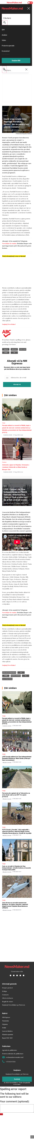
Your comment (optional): (14, 1101)
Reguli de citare (7, 1001)
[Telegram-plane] (23, 975)
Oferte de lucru (7, 998)
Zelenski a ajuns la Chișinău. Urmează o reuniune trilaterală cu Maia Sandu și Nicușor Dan (15, 467)
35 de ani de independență (9, 672)
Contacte (5, 995)
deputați (6, 349)
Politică (6, 115)
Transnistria (5, 1021)
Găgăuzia (5, 1024)
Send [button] (1, 1114)
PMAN (5, 675)
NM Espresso (6, 1017)
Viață (3, 423)
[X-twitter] (14, 975)
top (14, 352)
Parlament (14, 349)
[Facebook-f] (10, 975)
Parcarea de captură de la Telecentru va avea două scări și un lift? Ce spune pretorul (16, 794)
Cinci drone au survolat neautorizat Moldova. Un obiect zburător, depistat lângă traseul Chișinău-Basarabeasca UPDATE (15, 905)
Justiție (4, 1028)
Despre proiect (7, 988)
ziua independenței (7, 679)
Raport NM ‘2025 (7, 1038)
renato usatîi (22, 349)
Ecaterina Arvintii (8, 130)
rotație (5, 352)
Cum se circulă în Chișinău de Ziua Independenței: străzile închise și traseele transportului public (16, 868)
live (21, 672)
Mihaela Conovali (7, 762)
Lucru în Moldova (7, 1031)
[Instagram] (17, 975)
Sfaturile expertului (7, 1034)
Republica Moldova (15, 675)
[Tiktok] (20, 975)
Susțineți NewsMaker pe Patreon (13, 1005)
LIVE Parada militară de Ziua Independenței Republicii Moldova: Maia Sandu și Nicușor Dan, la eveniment (16, 758)
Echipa (4, 991)
